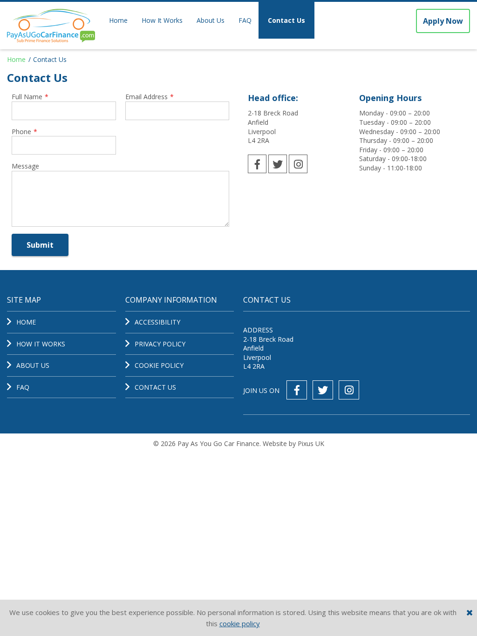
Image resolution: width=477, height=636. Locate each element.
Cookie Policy (159, 365)
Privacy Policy (160, 343)
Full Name (30, 96)
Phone (24, 131)
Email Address (149, 96)
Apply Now (443, 21)
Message (25, 166)
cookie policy (239, 623)
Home (118, 20)
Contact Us (286, 20)
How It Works (162, 20)
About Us (211, 20)
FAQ (245, 20)
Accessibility (157, 322)
